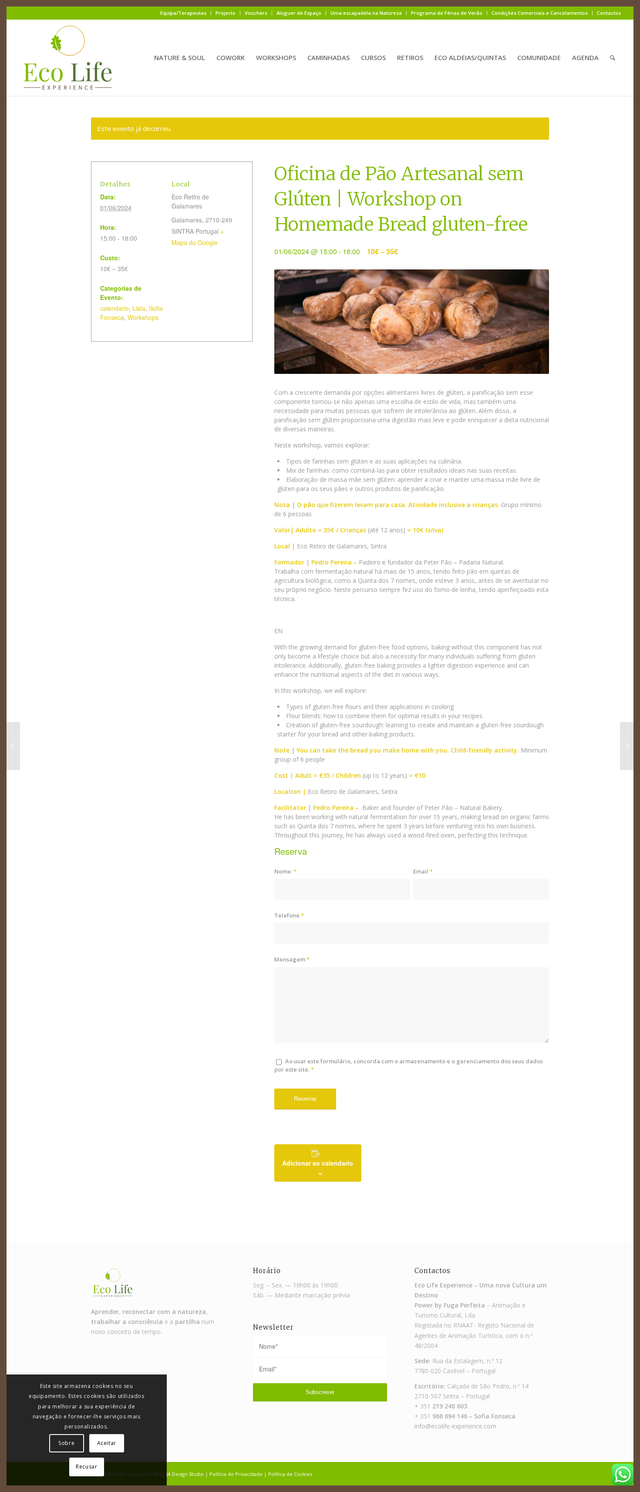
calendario (114, 308)
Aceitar (106, 1443)
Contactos (609, 13)
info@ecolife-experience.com (455, 1426)
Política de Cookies (290, 1474)
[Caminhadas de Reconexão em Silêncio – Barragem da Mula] (626, 746)
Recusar (86, 1466)
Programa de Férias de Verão (446, 13)
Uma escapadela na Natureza (366, 13)
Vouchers (256, 13)
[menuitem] (183, 13)
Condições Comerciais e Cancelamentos (540, 13)
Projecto (226, 13)
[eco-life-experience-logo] (67, 58)
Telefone (289, 915)
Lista (138, 308)
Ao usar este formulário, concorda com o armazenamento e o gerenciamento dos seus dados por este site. (408, 1065)
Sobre (66, 1443)
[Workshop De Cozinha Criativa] (13, 746)
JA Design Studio (185, 1474)
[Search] (612, 58)
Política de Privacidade (236, 1474)
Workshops (143, 317)
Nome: (285, 871)
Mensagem (292, 959)
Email (423, 871)
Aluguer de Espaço (298, 13)
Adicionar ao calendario (317, 1163)
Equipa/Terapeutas (183, 13)
